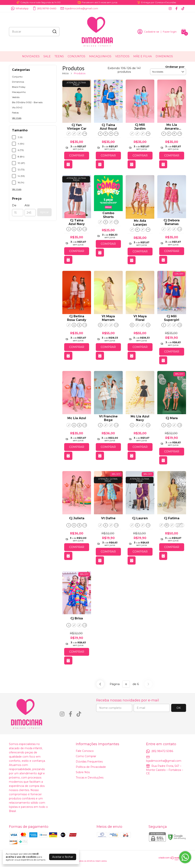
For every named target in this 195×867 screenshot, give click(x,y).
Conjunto (17, 76)
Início (65, 73)
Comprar (76, 155)
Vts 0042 (17, 107)
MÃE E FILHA (142, 56)
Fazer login (170, 31)
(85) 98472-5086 (162, 751)
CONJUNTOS (76, 56)
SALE (47, 56)
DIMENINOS (164, 56)
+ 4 (84, 133)
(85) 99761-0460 (46, 8)
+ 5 (116, 222)
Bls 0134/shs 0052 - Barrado (27, 102)
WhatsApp (22, 8)
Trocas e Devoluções (89, 777)
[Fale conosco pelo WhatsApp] (185, 857)
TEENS (59, 56)
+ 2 (116, 325)
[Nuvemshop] (172, 859)
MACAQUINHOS (100, 56)
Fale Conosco (85, 751)
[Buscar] (54, 31)
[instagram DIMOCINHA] (170, 8)
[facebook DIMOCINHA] (176, 8)
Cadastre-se (151, 31)
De (14, 205)
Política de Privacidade (91, 767)
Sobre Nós (83, 772)
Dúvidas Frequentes (89, 761)
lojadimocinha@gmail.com (81, 8)
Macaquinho (19, 92)
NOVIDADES (31, 56)
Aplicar (44, 212)
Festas (15, 112)
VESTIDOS (122, 56)
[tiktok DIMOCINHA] (183, 8)
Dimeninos (18, 81)
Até (27, 205)
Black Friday (19, 86)
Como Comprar (86, 756)
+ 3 (179, 133)
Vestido (16, 97)
